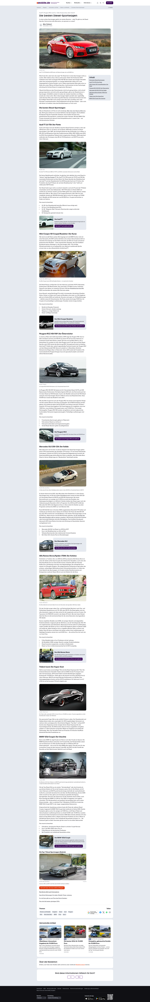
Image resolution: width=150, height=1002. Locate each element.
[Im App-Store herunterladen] (90, 998)
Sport (64, 914)
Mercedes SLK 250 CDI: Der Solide (97, 90)
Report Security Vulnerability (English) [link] (46, 990)
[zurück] (42, 867)
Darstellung (50, 995)
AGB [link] (44, 988)
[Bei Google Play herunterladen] (100, 998)
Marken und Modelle (64, 7)
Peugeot (70, 912)
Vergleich (54, 912)
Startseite (39, 7)
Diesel (60, 912)
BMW (55, 914)
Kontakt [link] (59, 988)
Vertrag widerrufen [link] (51, 988)
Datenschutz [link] (66, 988)
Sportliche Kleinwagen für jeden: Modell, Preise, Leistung (55, 895)
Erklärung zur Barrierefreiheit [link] (91, 988)
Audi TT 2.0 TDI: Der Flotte (95, 82)
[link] (100, 2)
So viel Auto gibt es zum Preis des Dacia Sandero (53, 898)
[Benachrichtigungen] (97, 2)
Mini (41, 914)
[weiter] (83, 867)
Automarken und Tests (53, 7)
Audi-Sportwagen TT (50, 177)
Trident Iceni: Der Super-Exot (96, 96)
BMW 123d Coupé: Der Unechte (97, 98)
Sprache (39, 995)
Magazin (45, 7)
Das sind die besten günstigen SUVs (49, 901)
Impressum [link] (39, 988)
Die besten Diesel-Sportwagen (97, 80)
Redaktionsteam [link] (80, 964)
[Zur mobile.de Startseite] (49, 3)
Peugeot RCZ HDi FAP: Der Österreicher (99, 88)
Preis (60, 914)
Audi (65, 912)
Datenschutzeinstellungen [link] (76, 988)
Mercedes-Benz (48, 914)
